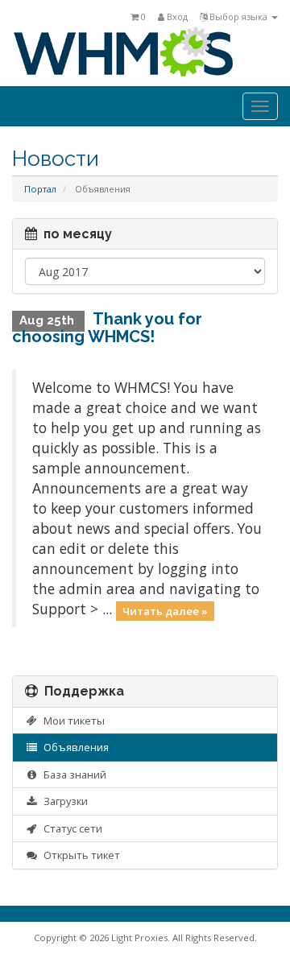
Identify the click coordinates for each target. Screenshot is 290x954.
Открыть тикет (79, 855)
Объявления (74, 747)
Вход (176, 16)
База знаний (72, 774)
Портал (40, 189)
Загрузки (63, 801)
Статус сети (70, 828)
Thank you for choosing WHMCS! (107, 327)
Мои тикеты (72, 720)
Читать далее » (165, 610)
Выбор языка (238, 16)
